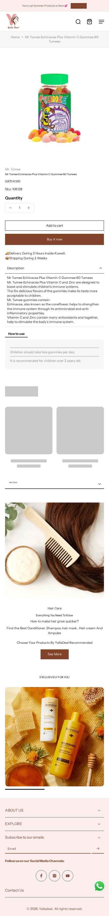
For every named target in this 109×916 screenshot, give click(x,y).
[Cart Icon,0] (89, 21)
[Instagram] (54, 875)
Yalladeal (45, 909)
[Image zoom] (54, 107)
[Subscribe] (98, 849)
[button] (54, 226)
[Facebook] (41, 875)
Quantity (14, 197)
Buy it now (54, 239)
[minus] (10, 208)
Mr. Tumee (13, 169)
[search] (78, 21)
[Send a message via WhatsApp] (99, 886)
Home (15, 37)
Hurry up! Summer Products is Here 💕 (45, 5)
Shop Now (79, 5)
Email (12, 849)
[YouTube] (67, 875)
